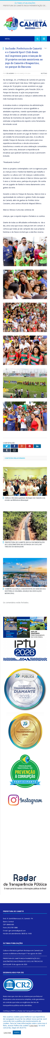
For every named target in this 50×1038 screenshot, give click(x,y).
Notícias (44, 73)
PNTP (13, 1011)
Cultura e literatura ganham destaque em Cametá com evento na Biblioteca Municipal (25, 499)
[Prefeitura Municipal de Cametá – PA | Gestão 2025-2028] (25, 23)
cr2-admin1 (10, 73)
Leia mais (33, 1025)
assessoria (20, 999)
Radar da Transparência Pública (30, 1011)
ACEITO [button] (16, 1032)
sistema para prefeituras (33, 996)
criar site (18, 996)
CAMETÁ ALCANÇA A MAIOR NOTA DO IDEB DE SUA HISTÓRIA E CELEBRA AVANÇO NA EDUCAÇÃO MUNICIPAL (25, 591)
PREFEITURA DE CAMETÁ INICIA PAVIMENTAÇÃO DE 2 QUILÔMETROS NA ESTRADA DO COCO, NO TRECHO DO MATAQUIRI (25, 6)
